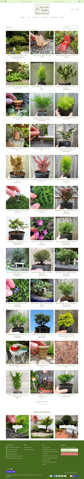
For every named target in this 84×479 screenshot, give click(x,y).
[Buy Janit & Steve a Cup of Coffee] (17, 352)
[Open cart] (77, 9)
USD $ (81, 1)
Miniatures (35, 17)
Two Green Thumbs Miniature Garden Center (25, 474)
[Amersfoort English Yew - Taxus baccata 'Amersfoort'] (66, 73)
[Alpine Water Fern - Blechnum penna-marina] (17, 73)
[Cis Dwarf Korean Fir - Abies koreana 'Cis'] (66, 382)
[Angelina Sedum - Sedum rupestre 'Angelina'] (66, 104)
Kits (29, 17)
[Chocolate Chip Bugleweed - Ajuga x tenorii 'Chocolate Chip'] (42, 382)
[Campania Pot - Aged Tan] (42, 352)
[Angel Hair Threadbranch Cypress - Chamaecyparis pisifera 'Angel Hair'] (42, 104)
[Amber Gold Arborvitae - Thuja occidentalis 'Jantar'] (42, 73)
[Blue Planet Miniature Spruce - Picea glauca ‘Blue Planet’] (42, 259)
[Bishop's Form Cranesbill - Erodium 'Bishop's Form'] (42, 228)
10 (43, 404)
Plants (22, 17)
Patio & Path (45, 17)
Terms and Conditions (29, 449)
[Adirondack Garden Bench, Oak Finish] (42, 42)
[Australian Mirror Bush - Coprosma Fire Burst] (42, 166)
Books (62, 17)
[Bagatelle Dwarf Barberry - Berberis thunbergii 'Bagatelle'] (66, 197)
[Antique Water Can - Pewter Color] (42, 135)
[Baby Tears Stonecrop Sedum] (42, 197)
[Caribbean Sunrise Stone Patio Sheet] (66, 352)
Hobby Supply (54, 17)
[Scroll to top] (81, 475)
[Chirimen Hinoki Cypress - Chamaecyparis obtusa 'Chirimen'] (17, 382)
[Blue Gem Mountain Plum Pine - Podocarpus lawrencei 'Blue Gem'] (66, 228)
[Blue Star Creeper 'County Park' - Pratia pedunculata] (17, 290)
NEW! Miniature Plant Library (49, 449)
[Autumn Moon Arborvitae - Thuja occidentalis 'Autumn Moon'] (66, 166)
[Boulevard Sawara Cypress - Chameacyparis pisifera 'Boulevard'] (66, 290)
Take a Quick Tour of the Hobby (50, 455)
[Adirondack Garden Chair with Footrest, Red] (66, 42)
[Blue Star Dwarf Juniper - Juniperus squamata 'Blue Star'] (42, 290)
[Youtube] (5, 1)
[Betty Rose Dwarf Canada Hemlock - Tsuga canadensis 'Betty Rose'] (17, 228)
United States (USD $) (71, 472)
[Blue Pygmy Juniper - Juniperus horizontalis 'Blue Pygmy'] (66, 259)
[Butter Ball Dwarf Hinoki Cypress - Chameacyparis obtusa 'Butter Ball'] (66, 321)
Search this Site (28, 447)
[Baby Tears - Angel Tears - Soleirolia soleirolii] (17, 197)
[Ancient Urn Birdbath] (17, 104)
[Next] (61, 1)
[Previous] (22, 1)
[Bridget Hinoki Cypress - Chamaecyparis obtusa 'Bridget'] (17, 321)
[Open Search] (72, 9)
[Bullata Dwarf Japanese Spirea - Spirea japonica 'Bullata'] (42, 321)
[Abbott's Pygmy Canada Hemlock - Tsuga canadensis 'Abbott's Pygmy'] (17, 42)
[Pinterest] (3, 1)
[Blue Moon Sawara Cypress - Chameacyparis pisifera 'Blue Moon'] (17, 259)
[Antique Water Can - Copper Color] (17, 135)
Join (69, 453)
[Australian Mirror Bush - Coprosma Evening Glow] (17, 166)
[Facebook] (0, 1)
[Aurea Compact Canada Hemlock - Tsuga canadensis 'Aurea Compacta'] (66, 135)
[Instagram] (2, 1)
